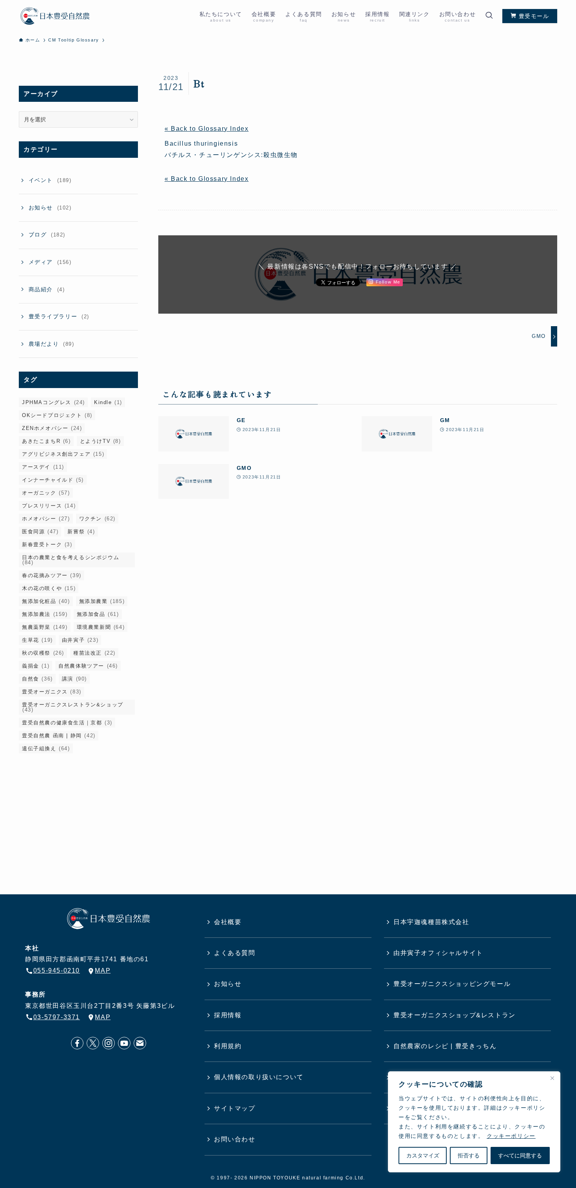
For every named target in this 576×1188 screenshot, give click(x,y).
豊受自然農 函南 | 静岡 (59, 735)
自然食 (37, 679)
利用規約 (227, 1046)
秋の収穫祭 (43, 653)
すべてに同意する (520, 1155)
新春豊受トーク (47, 544)
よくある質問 (234, 953)
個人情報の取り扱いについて (259, 1077)
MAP (102, 970)
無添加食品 (98, 614)
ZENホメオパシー (52, 428)
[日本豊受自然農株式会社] (55, 16)
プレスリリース (49, 506)
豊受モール (533, 16)
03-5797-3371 (56, 1017)
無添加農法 (45, 614)
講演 (74, 679)
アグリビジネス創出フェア (63, 454)
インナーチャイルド (53, 480)
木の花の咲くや (49, 588)
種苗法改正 (94, 653)
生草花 (37, 640)
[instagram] (108, 1043)
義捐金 (35, 666)
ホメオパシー (46, 519)
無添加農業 (102, 601)
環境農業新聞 (101, 627)
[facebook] (77, 1043)
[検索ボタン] (489, 16)
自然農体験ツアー (88, 666)
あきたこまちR (46, 441)
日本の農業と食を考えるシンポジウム (70, 559)
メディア (50, 262)
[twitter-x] (93, 1043)
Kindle (108, 402)
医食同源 (40, 531)
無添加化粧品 (46, 601)
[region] (474, 1121)
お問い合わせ (234, 1139)
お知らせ (50, 207)
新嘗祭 (81, 531)
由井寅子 (80, 640)
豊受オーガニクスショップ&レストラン (454, 1015)
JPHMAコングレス (53, 402)
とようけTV (100, 441)
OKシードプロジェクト (57, 415)
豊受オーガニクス (52, 692)
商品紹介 (47, 289)
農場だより (51, 344)
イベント (50, 180)
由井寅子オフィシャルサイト (438, 953)
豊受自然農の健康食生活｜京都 (67, 723)
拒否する (469, 1155)
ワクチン (97, 519)
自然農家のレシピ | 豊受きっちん (444, 1046)
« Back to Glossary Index (206, 128)
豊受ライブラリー (59, 316)
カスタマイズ (422, 1155)
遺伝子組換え (46, 748)
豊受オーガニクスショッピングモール (452, 983)
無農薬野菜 (45, 627)
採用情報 (227, 1015)
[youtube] (124, 1043)
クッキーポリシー (511, 1136)
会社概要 (227, 922)
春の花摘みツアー (52, 575)
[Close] (552, 1078)
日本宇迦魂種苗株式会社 (431, 922)
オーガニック (46, 493)
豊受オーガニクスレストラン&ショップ (72, 707)
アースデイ (43, 467)
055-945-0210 (56, 970)
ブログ (47, 234)
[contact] (140, 1043)
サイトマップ (234, 1108)
